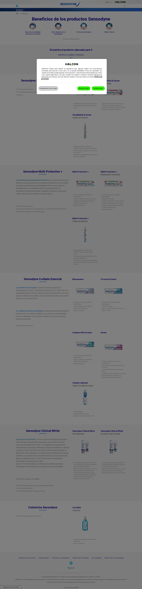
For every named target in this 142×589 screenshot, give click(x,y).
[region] (72, 76)
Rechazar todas (84, 88)
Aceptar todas (98, 88)
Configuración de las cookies (48, 88)
